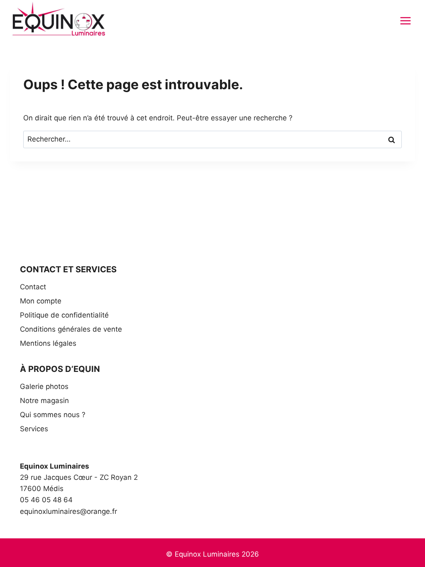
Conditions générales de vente (71, 329)
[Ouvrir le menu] (405, 20)
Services (34, 429)
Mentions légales (48, 343)
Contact (33, 287)
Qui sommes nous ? (52, 415)
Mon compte (40, 301)
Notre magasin (44, 400)
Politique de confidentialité (64, 315)
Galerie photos (44, 386)
